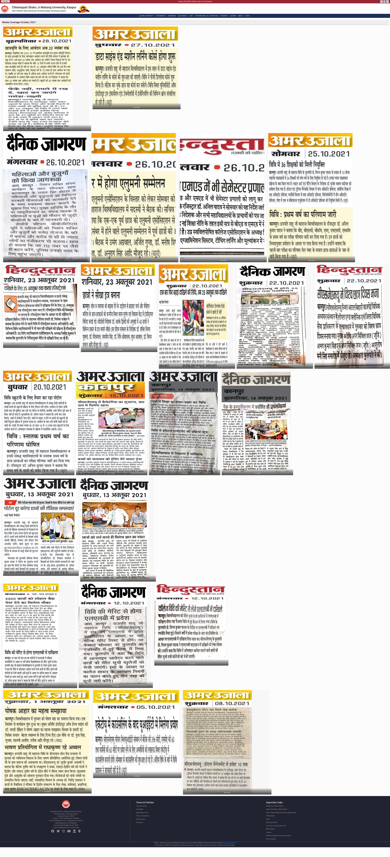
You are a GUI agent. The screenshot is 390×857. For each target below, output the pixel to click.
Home (143, 16)
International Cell (203, 16)
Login (247, 16)
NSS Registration (271, 822)
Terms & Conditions (142, 816)
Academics (172, 16)
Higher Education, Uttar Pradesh (276, 809)
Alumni (233, 16)
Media (240, 16)
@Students (183, 16)
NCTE (268, 819)
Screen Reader (207, 1)
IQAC (191, 16)
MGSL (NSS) (270, 829)
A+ (387, 2)
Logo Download (141, 806)
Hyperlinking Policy (142, 812)
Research (224, 16)
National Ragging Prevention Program (278, 836)
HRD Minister (270, 816)
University (149, 16)
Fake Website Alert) (229, 843)
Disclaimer (139, 822)
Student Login (196, 1)
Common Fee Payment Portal (276, 826)
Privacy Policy (140, 819)
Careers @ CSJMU (184, 1)
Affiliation (214, 16)
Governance (160, 16)
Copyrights (139, 809)
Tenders (268, 832)
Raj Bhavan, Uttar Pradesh (274, 806)
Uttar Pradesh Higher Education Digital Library (281, 812)
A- (381, 2)
